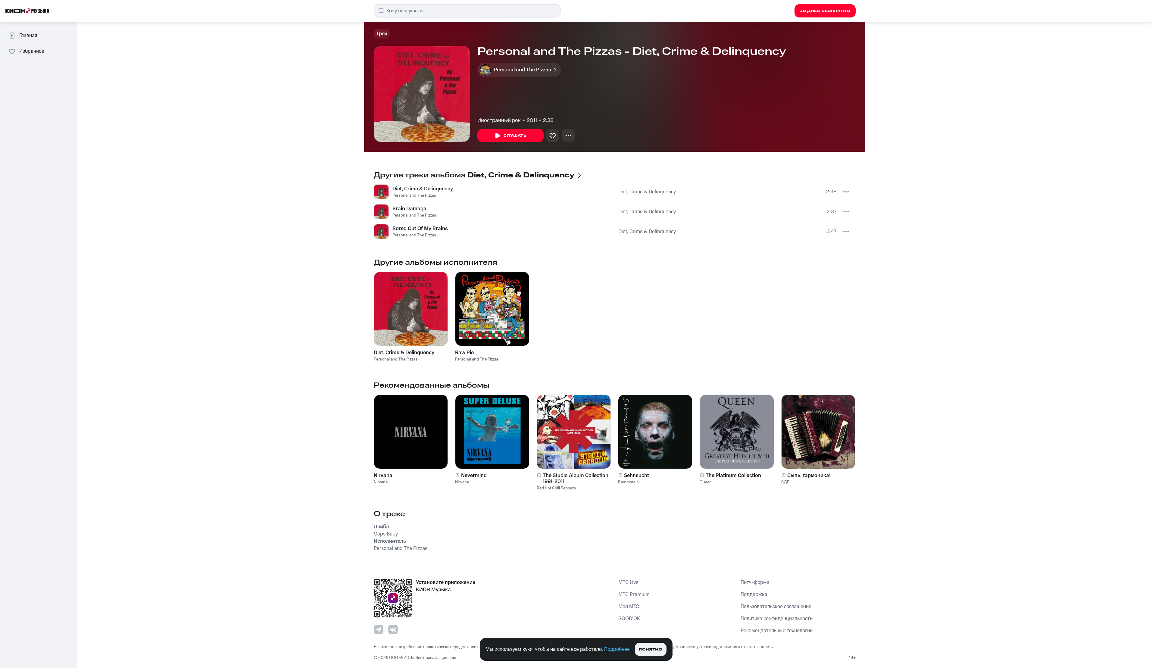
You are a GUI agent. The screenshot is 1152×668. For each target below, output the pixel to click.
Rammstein (628, 482)
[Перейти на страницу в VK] (393, 629)
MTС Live (628, 582)
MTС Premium (634, 594)
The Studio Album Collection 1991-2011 (575, 479)
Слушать (515, 135)
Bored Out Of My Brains (420, 228)
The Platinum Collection (733, 476)
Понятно (650, 649)
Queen (706, 482)
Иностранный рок (499, 120)
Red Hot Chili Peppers (556, 488)
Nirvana (383, 476)
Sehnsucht (636, 476)
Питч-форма (755, 582)
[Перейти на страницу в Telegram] (378, 629)
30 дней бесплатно (825, 11)
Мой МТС (628, 606)
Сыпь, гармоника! (809, 476)
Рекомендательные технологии (777, 630)
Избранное (31, 51)
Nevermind (474, 476)
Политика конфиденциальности (777, 618)
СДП (785, 482)
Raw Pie (464, 353)
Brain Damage (409, 208)
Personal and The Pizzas (414, 195)
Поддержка (754, 594)
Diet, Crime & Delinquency (422, 188)
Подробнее (617, 649)
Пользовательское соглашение (776, 606)
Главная (28, 35)
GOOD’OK (629, 618)
